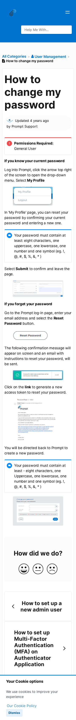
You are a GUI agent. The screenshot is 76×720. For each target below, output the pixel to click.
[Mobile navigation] (67, 13)
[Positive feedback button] (23, 569)
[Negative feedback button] (52, 569)
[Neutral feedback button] (38, 569)
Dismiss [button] (14, 712)
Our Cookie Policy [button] (22, 706)
